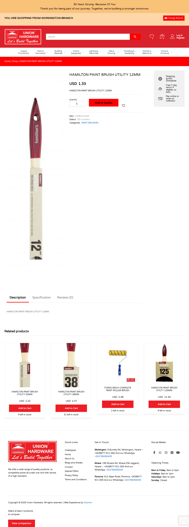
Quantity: (73, 99)
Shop (15, 61)
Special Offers (72, 471)
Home (7, 61)
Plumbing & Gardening (129, 52)
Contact (69, 467)
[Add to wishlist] (123, 105)
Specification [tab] (41, 297)
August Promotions (23, 52)
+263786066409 (103, 456)
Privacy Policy (71, 475)
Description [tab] (18, 297)
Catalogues (70, 450)
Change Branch (175, 18)
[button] (24, 408)
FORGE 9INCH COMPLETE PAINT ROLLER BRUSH (117, 389)
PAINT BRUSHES (90, 123)
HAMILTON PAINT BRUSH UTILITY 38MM (71, 393)
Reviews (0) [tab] (65, 297)
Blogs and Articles (74, 462)
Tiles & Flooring (111, 52)
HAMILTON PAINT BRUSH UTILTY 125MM (164, 389)
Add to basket (104, 102)
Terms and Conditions (76, 479)
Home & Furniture (165, 52)
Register (180, 38)
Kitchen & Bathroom (147, 52)
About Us (69, 458)
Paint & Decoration (41, 52)
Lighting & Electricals (93, 52)
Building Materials (58, 52)
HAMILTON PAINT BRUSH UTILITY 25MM (25, 393)
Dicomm (88, 502)
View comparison (21, 523)
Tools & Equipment (76, 52)
